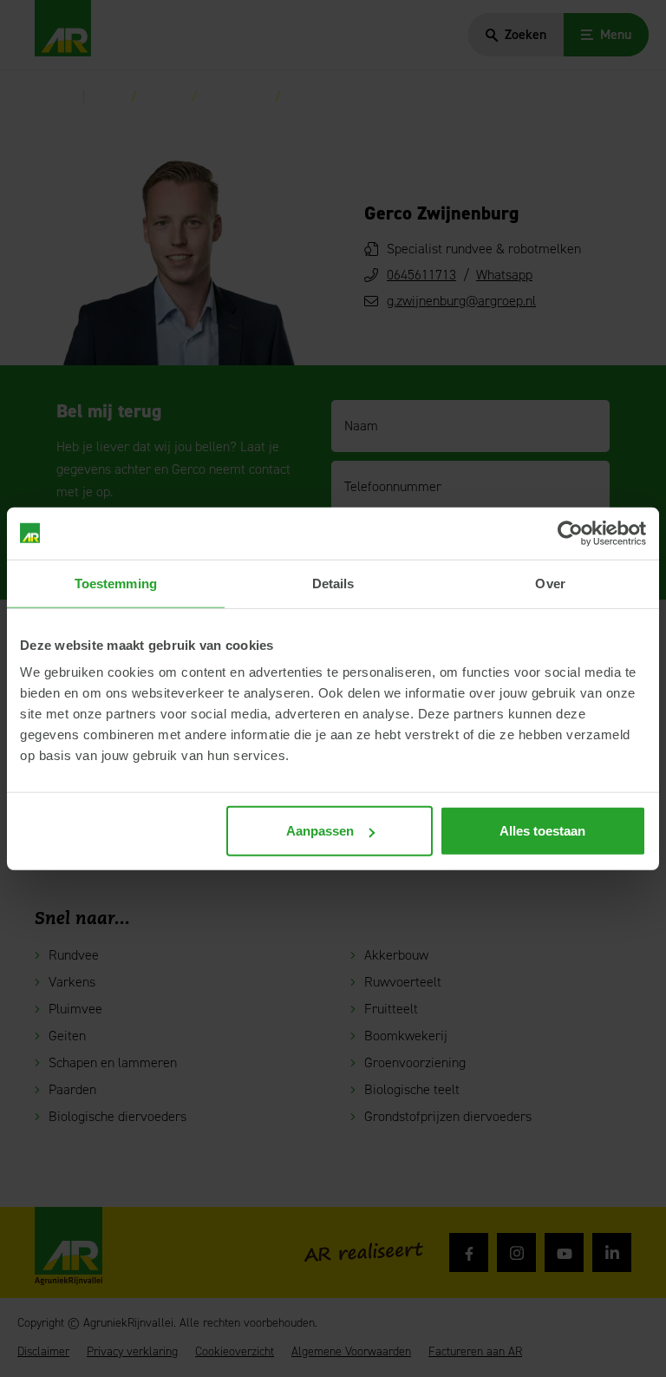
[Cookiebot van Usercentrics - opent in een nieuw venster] (570, 533)
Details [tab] (333, 582)
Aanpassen (320, 830)
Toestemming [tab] (116, 582)
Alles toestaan (542, 830)
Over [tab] (550, 582)
